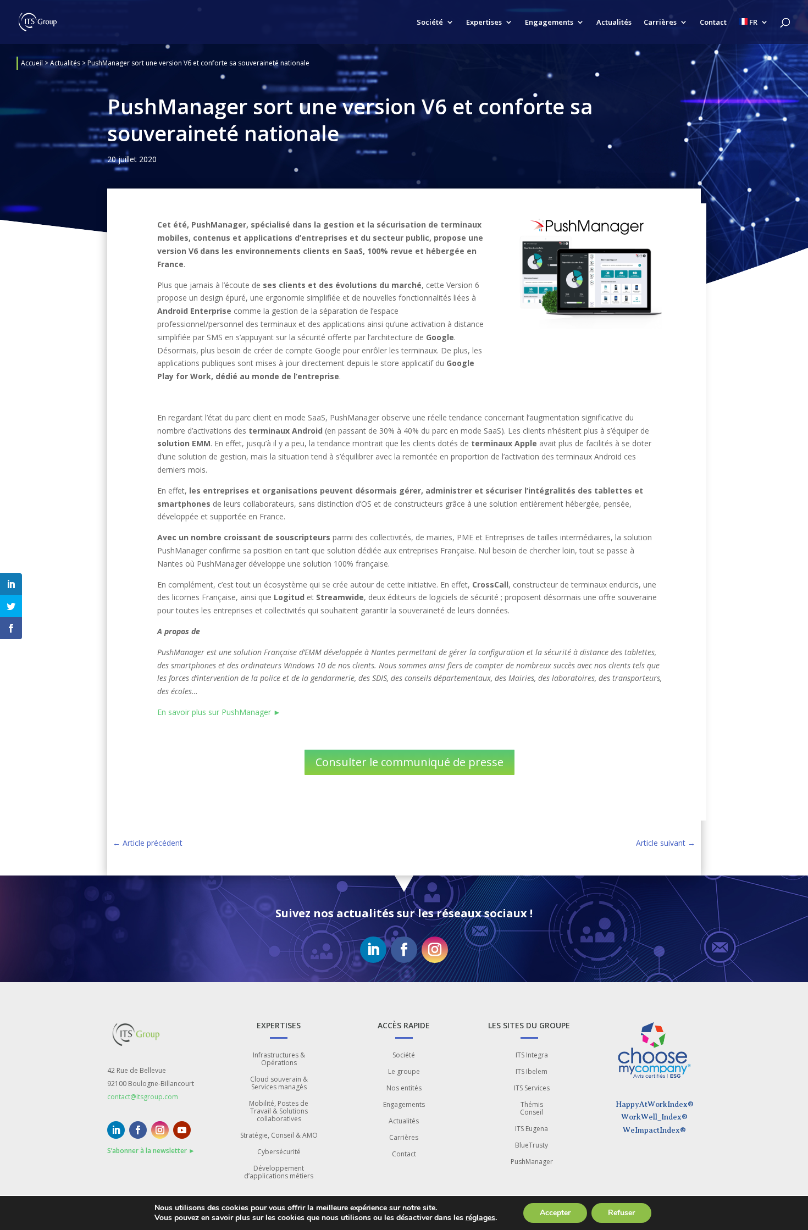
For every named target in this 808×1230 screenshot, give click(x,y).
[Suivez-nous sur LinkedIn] (373, 950)
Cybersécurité (279, 1152)
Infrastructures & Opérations (279, 1059)
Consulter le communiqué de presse (409, 762)
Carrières (660, 22)
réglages (480, 1218)
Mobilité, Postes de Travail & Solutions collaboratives (278, 1111)
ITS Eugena (531, 1129)
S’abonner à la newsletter (151, 1150)
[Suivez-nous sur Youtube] (182, 1130)
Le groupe (404, 1072)
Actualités (614, 22)
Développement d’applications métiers (278, 1173)
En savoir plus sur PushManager (219, 712)
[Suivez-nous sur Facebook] (404, 950)
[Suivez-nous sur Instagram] (435, 950)
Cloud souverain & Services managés (279, 1084)
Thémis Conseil (531, 1109)
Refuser (621, 1212)
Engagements (549, 22)
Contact (713, 22)
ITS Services (532, 1088)
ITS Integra (532, 1055)
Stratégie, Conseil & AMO (279, 1136)
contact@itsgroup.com (142, 1096)
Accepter (555, 1212)
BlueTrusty (531, 1146)
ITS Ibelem (531, 1072)
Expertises (484, 22)
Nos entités (404, 1088)
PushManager (532, 1162)
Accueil (32, 63)
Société (430, 22)
